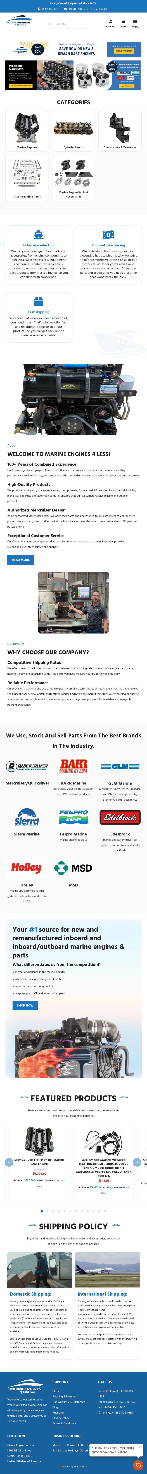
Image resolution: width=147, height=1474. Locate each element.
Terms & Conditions (64, 1423)
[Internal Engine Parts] (27, 173)
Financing (58, 1412)
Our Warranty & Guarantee (69, 1402)
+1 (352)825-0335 (122, 1412)
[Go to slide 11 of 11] (99, 1211)
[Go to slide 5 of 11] (65, 1211)
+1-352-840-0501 (125, 1402)
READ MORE (21, 560)
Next (137, 1162)
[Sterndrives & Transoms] (120, 128)
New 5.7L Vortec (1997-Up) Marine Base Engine (39, 1162)
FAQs (56, 1391)
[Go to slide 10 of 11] (93, 1211)
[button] (73, 49)
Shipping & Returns (64, 1396)
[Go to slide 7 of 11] (76, 1211)
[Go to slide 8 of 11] (82, 1211)
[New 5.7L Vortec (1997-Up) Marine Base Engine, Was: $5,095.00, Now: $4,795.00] (39, 1142)
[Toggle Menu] (135, 21)
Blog (55, 1407)
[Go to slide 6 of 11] (71, 1211)
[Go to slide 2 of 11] (48, 1211)
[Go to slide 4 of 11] (59, 1211)
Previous (8, 1162)
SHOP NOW (25, 1005)
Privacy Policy (61, 1418)
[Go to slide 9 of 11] (88, 1211)
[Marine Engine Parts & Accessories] (73, 173)
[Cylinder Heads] (73, 128)
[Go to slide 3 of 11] (53, 1211)
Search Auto (80, 1467)
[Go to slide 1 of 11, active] (42, 1211)
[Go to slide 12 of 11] (105, 1211)
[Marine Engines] (27, 128)
